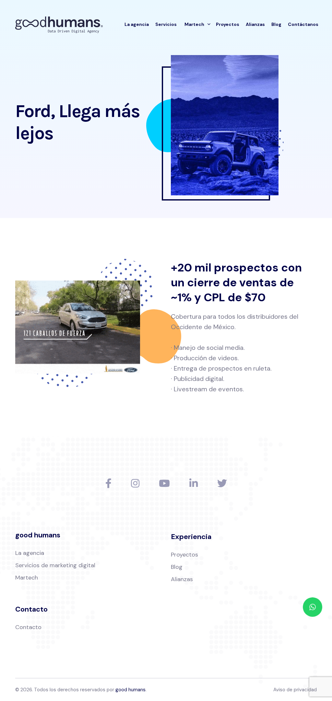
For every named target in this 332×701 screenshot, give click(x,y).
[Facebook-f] (108, 483)
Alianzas (255, 24)
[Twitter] (222, 483)
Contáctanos (303, 24)
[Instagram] (135, 483)
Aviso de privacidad (295, 689)
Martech (194, 24)
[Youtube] (164, 483)
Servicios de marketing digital (55, 565)
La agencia (136, 24)
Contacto (28, 627)
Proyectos (227, 24)
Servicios (166, 24)
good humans (130, 689)
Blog (276, 24)
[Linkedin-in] (193, 483)
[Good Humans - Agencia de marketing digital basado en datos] (59, 24)
